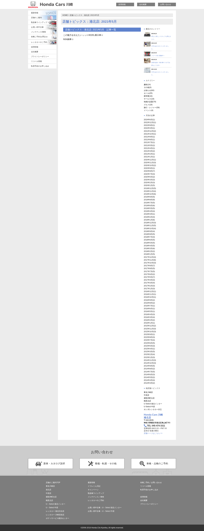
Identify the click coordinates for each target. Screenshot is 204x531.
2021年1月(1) (149, 157)
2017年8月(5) (149, 268)
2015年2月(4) (149, 354)
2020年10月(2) (150, 165)
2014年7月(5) (149, 372)
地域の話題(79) (150, 102)
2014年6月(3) (149, 374)
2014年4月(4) (149, 380)
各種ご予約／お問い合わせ (151, 482)
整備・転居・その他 (105, 463)
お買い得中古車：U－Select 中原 (101, 511)
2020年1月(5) (149, 185)
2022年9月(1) (149, 125)
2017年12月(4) (150, 257)
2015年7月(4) (149, 340)
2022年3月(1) (149, 128)
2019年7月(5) (149, 203)
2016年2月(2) (149, 320)
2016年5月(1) (149, 311)
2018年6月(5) (149, 240)
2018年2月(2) (149, 251)
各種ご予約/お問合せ (39, 37)
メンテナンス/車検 (38, 32)
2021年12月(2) (150, 131)
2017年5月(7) (149, 277)
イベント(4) (148, 110)
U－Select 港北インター (55, 504)
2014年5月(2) (149, 377)
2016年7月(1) (149, 306)
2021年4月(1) (149, 148)
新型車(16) (148, 96)
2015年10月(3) (150, 332)
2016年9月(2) (149, 300)
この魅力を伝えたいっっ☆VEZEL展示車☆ (83, 35)
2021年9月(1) (149, 137)
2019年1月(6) (149, 220)
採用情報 (122, 4)
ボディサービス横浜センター (57, 518)
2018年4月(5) (149, 246)
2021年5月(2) (149, 145)
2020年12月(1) (150, 160)
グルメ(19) (148, 105)
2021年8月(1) (149, 140)
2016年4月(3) (149, 314)
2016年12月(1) (150, 291)
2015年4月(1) (149, 349)
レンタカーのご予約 (39, 42)
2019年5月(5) (149, 208)
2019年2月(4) (149, 217)
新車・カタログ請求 (54, 463)
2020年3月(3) (149, 180)
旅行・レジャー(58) (152, 107)
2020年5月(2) (149, 177)
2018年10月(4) (150, 228)
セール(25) (148, 93)
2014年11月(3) (150, 360)
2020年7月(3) (149, 174)
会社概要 (143, 4)
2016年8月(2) (149, 303)
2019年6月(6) (149, 205)
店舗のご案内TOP (53, 482)
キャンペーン (93, 490)
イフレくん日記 (94, 486)
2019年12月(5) (150, 188)
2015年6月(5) (149, 343)
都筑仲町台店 (149, 398)
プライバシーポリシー (40, 56)
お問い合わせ (165, 4)
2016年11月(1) (150, 294)
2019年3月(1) (149, 214)
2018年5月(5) (149, 243)
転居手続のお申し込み (40, 66)
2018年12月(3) (150, 223)
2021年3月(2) (149, 151)
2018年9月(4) (149, 231)
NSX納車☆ (68, 39)
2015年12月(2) (150, 326)
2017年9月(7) (149, 266)
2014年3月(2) (149, 383)
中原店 (146, 395)
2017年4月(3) (149, 280)
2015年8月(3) (149, 337)
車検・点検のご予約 (157, 463)
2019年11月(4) (150, 191)
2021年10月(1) (150, 134)
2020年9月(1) (149, 168)
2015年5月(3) (149, 346)
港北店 (48, 490)
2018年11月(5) (150, 225)
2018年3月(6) (149, 248)
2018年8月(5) (149, 234)
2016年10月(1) (150, 297)
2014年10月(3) (150, 363)
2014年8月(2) (149, 369)
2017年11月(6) (150, 260)
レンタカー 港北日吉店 (55, 511)
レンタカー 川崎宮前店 (55, 515)
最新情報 (34, 13)
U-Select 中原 (149, 407)
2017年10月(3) (150, 263)
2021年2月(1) (149, 154)
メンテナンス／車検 (96, 497)
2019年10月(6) (150, 194)
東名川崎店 (148, 392)
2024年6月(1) (149, 120)
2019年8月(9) (149, 200)
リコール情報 (36, 61)
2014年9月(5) (149, 366)
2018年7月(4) (149, 237)
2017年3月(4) (149, 283)
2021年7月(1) (149, 142)
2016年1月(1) (149, 323)
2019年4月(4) (149, 211)
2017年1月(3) (149, 289)
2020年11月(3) (150, 163)
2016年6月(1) (149, 309)
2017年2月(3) (149, 286)
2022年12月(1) (150, 122)
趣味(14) (147, 85)
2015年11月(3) (150, 329)
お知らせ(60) (149, 90)
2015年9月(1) (149, 334)
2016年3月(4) (149, 317)
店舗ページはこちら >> (153, 433)
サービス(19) (149, 99)
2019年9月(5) (149, 197)
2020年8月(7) (149, 171)
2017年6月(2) (149, 274)
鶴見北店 (147, 401)
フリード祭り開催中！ (158, 55)
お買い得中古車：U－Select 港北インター (105, 508)
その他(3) (147, 87)
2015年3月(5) (149, 352)
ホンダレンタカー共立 (153, 409)
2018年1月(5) (149, 254)
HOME (65, 15)
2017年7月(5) (149, 271)
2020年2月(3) (149, 183)
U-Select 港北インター (153, 404)
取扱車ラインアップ (39, 22)
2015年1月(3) (149, 357)
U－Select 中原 (52, 508)
